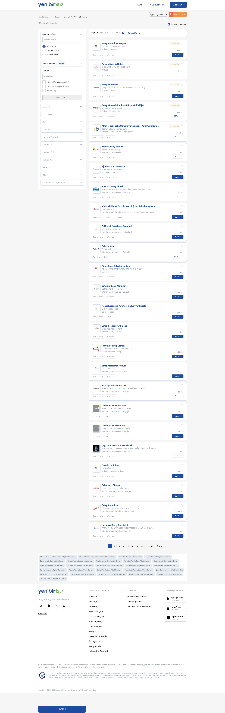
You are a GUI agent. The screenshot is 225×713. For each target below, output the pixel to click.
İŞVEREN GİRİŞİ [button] (157, 4)
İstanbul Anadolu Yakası (58, 86)
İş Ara (139, 4)
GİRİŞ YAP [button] (178, 4)
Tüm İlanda (51, 46)
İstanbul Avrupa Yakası (58, 82)
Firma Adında (52, 54)
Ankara (51, 90)
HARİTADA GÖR (179, 14)
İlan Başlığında (53, 50)
